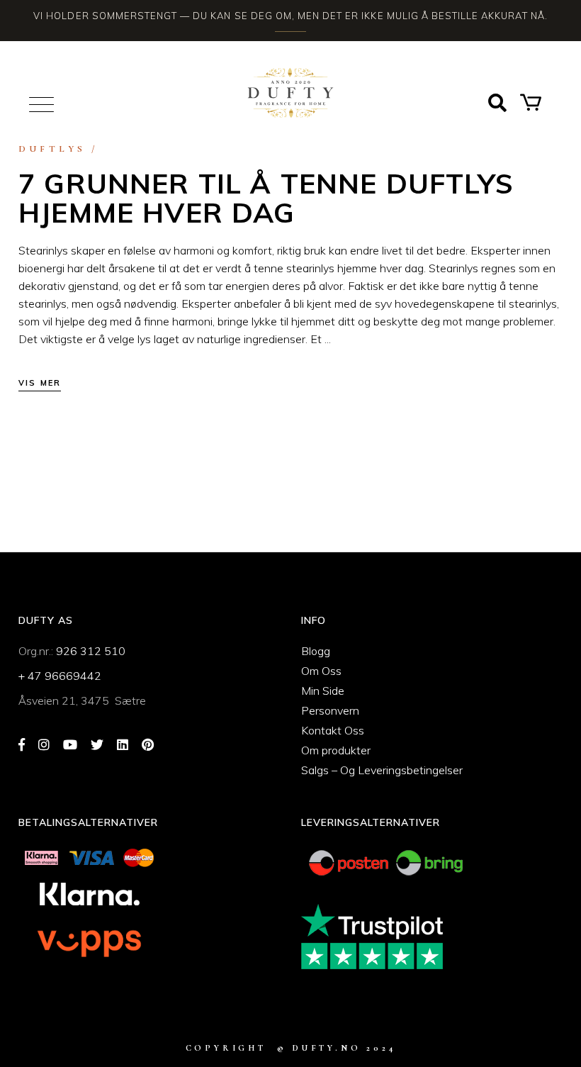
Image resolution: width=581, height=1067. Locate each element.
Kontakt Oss (332, 730)
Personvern (330, 710)
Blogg (315, 651)
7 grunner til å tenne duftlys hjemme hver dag (266, 198)
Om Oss (321, 671)
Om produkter (336, 750)
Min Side (322, 690)
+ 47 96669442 (59, 676)
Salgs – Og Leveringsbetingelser (382, 770)
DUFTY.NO (327, 1048)
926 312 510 (90, 651)
